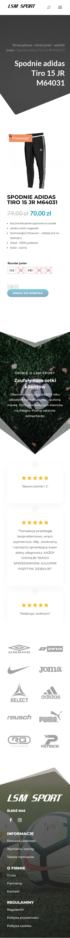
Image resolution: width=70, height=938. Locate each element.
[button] (35, 161)
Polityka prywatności (23, 917)
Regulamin (15, 909)
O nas (11, 875)
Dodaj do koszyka (28, 293)
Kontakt (13, 891)
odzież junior (43, 45)
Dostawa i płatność (21, 841)
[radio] (11, 270)
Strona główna (22, 45)
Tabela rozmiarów (20, 857)
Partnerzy (14, 883)
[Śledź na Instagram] (20, 820)
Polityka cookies (19, 926)
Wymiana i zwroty (20, 849)
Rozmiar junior (17, 263)
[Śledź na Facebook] (11, 820)
